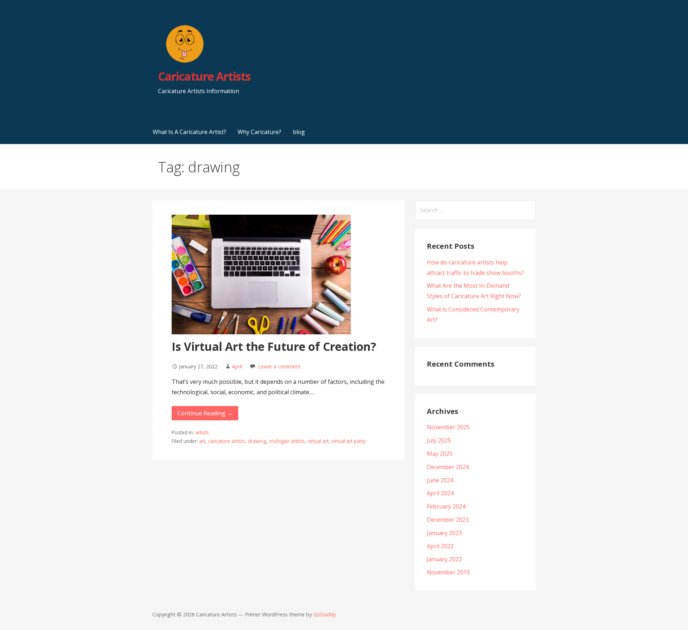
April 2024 (440, 493)
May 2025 (440, 454)
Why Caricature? (259, 132)
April (237, 366)
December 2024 (448, 467)
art (202, 441)
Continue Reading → (205, 413)
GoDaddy (324, 614)
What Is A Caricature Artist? (189, 132)
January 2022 (444, 559)
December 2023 (448, 520)
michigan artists (287, 441)
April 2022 (440, 546)
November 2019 (448, 572)
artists (202, 432)
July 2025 (439, 440)
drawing (257, 441)
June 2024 (440, 480)
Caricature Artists (204, 76)
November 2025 (448, 427)
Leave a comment (279, 366)
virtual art (318, 441)
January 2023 (444, 533)
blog (299, 132)
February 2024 (446, 506)
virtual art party (348, 441)
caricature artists (226, 441)
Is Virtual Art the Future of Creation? (274, 346)
